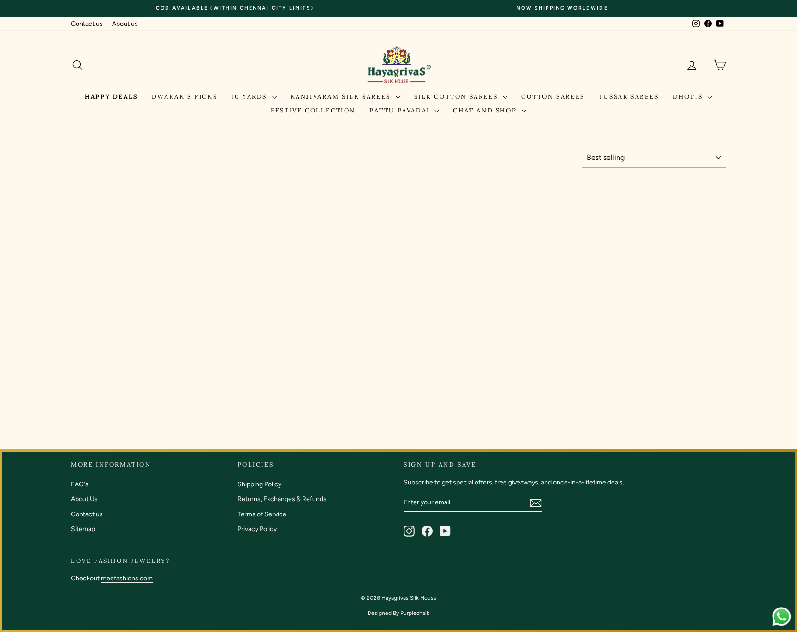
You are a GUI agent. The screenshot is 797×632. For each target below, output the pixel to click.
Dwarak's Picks (184, 96)
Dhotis (689, 96)
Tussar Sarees (629, 96)
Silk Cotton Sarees (457, 96)
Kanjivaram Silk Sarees (342, 96)
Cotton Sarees (553, 96)
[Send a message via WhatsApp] (781, 616)
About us (125, 24)
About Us (84, 499)
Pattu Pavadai (400, 110)
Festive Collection (313, 110)
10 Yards (250, 96)
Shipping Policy (259, 484)
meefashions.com (127, 578)
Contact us (87, 24)
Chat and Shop (486, 110)
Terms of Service (262, 514)
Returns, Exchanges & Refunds (282, 499)
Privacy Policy (257, 529)
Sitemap (83, 529)
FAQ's (80, 484)
